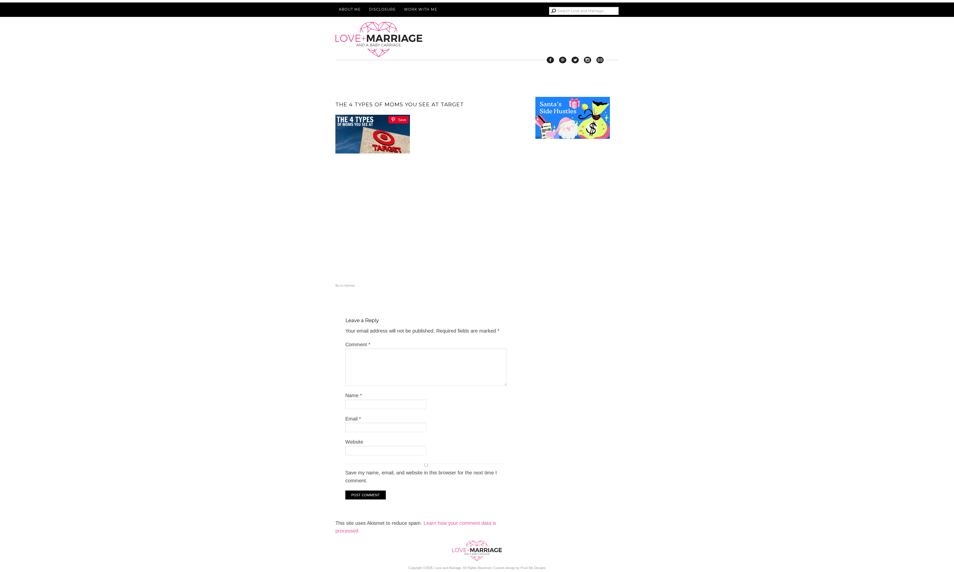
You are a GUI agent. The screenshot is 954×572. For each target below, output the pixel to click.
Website (354, 442)
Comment (357, 344)
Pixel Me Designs (533, 568)
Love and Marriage (378, 39)
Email (353, 418)
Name (353, 395)
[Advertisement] (572, 342)
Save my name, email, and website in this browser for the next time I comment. (421, 476)
